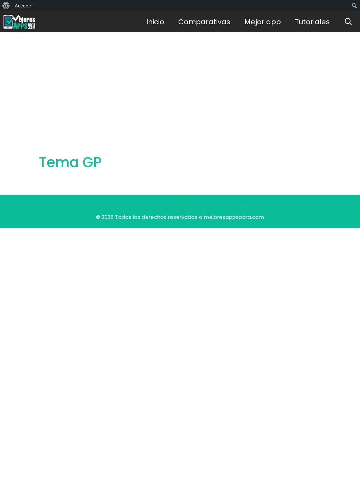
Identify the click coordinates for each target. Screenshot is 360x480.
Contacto (273, 205)
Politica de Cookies (119, 205)
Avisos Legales (170, 205)
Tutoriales (312, 22)
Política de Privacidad (225, 205)
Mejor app (262, 22)
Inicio (155, 22)
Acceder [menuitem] (24, 5)
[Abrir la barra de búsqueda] (348, 21)
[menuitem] (6, 5)
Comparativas (204, 22)
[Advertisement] (180, 85)
